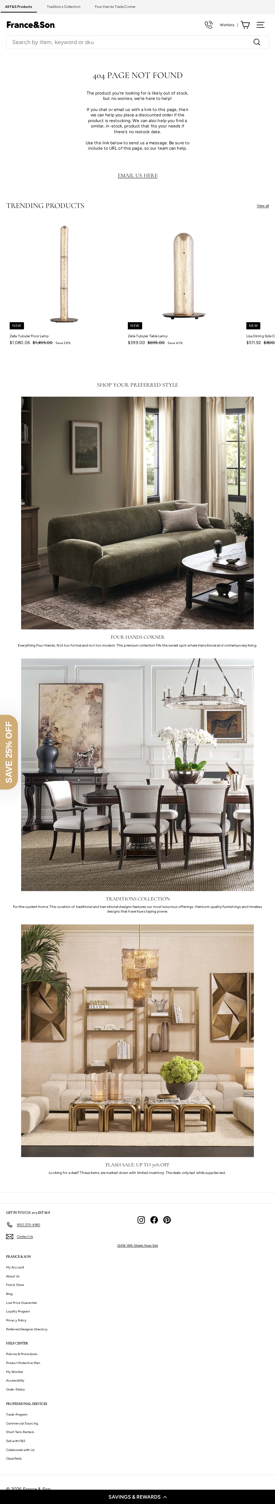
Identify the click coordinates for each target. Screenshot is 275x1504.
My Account (15, 1267)
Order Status (15, 1389)
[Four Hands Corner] (137, 513)
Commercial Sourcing (22, 1423)
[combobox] (137, 42)
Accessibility (15, 1380)
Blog (9, 1294)
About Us (12, 1276)
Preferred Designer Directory (27, 1329)
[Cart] (245, 24)
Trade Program (17, 1414)
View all (263, 205)
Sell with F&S (15, 1441)
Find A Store (15, 1285)
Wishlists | (229, 25)
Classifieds (13, 1458)
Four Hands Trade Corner (115, 6)
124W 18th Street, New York (137, 1245)
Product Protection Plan (23, 1363)
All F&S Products (19, 6)
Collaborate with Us (20, 1450)
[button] (137, 1497)
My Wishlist (14, 1372)
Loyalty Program (18, 1311)
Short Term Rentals (20, 1432)
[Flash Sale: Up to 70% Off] (137, 1040)
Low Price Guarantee (21, 1303)
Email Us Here (138, 175)
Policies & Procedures (21, 1354)
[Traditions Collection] (137, 774)
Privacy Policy (16, 1320)
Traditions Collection (64, 6)
